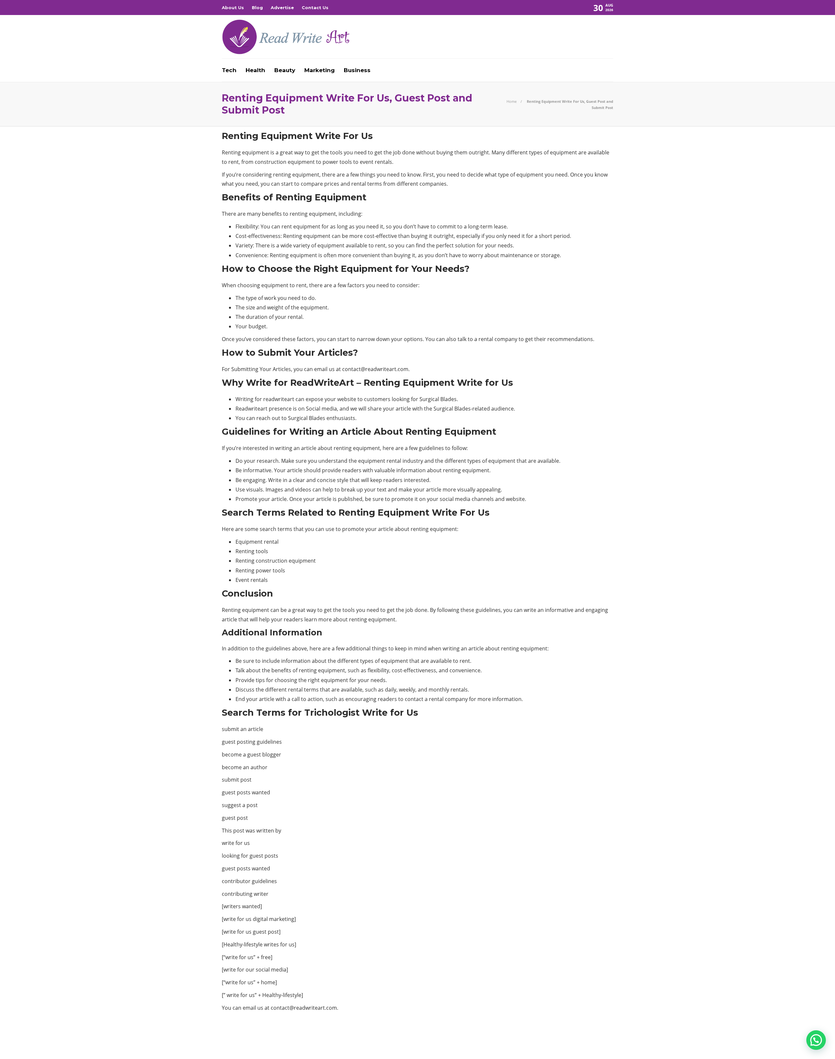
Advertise (282, 7)
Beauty (284, 70)
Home (512, 101)
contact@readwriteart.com (304, 1007)
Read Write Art (591, 1034)
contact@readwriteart (369, 369)
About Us (233, 7)
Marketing (319, 70)
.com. (403, 369)
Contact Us (315, 7)
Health (255, 70)
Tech (229, 70)
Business (357, 70)
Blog (257, 7)
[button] (816, 1040)
